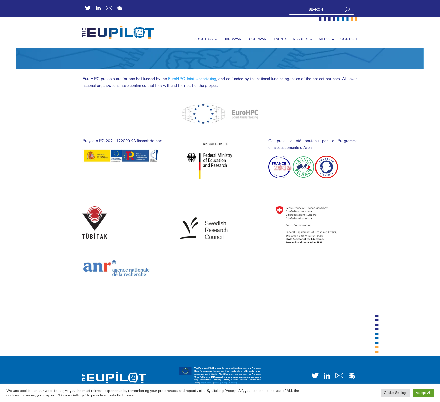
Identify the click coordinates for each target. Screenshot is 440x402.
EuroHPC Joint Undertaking (192, 79)
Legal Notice (207, 382)
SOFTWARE (258, 39)
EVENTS (280, 39)
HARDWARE (233, 39)
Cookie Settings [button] (395, 393)
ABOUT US (203, 39)
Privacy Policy (220, 382)
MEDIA (324, 39)
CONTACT (349, 39)
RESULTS (300, 39)
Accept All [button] (423, 393)
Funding (233, 382)
